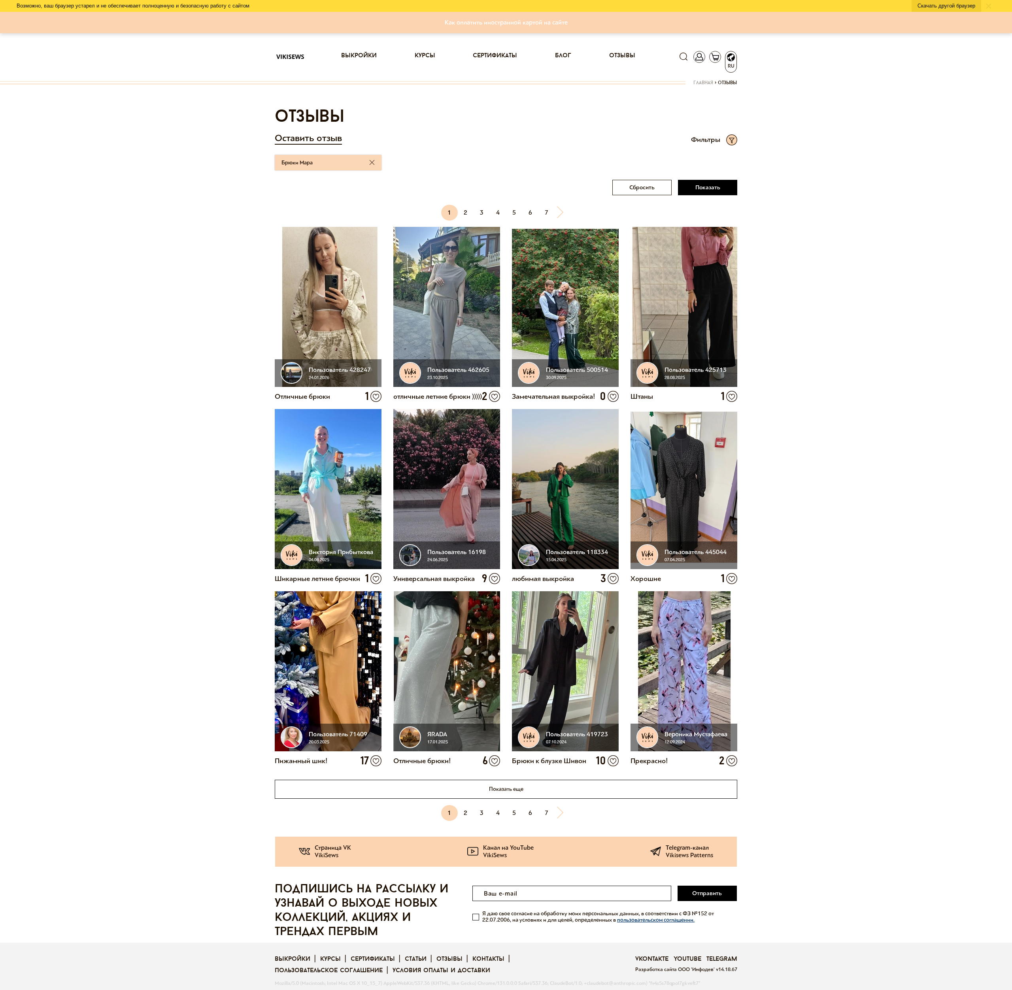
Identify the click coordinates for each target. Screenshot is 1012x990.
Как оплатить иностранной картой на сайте (506, 22)
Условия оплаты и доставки (441, 970)
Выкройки (359, 56)
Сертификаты (495, 56)
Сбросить (642, 187)
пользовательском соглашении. (656, 919)
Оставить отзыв (308, 138)
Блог (563, 56)
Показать (707, 187)
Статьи (416, 959)
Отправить (707, 893)
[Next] (563, 213)
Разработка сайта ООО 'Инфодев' (675, 969)
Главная (703, 83)
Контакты (488, 959)
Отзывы (622, 56)
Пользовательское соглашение (329, 970)
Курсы (425, 56)
